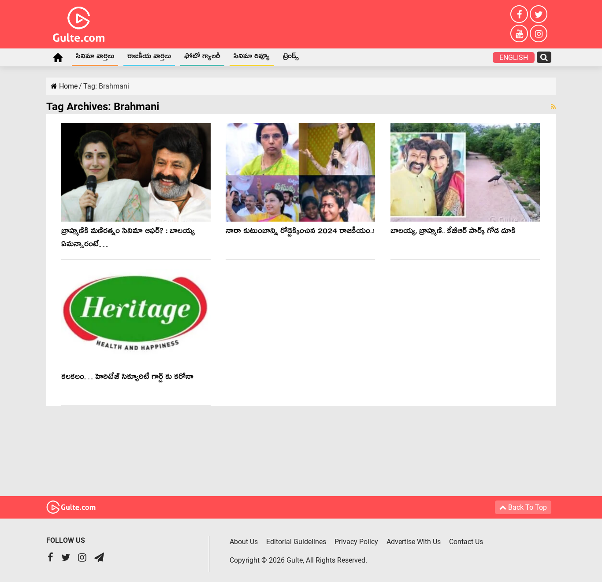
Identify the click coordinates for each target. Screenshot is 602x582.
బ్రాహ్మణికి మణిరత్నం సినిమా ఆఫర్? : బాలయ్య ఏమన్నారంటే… (128, 239)
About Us (244, 542)
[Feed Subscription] (553, 106)
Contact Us (466, 542)
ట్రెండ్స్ (291, 57)
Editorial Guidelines (296, 542)
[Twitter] (538, 14)
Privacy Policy (356, 542)
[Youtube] (519, 33)
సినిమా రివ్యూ (252, 57)
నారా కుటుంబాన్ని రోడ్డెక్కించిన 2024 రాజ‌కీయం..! (300, 232)
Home (57, 57)
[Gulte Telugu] (78, 22)
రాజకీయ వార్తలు (149, 57)
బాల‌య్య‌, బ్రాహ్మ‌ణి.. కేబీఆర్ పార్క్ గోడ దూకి (453, 232)
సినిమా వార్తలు (95, 57)
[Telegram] (99, 558)
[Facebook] (519, 14)
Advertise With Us (413, 542)
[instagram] (538, 33)
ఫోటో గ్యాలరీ (202, 57)
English (513, 57)
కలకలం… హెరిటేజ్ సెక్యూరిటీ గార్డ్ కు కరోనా (127, 378)
